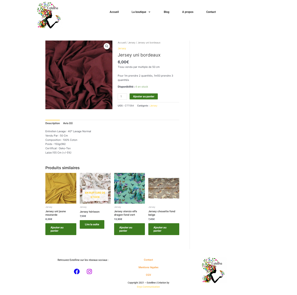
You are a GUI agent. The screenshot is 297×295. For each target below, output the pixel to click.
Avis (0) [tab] (68, 123)
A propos (187, 12)
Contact (211, 12)
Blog (166, 12)
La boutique (139, 12)
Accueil (114, 12)
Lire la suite (92, 224)
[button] (141, 12)
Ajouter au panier (143, 96)
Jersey (131, 42)
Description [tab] (52, 123)
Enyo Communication (148, 286)
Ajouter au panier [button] (57, 229)
